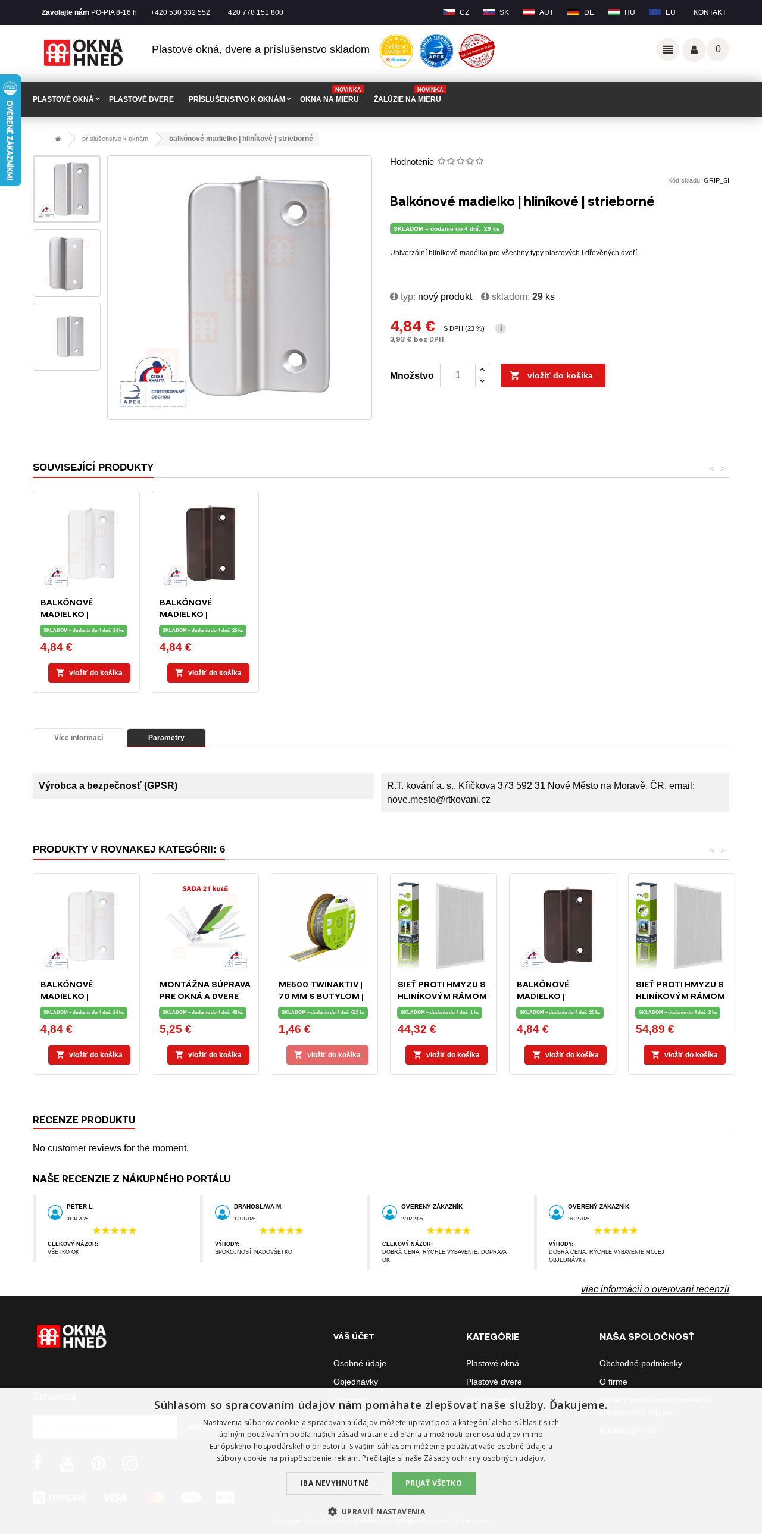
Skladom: (509, 297)
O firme (613, 1381)
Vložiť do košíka (551, 375)
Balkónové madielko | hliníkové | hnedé (198, 614)
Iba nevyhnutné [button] (335, 1483)
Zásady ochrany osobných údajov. (484, 1458)
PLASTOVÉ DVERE (141, 99)
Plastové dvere (494, 1381)
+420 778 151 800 (253, 12)
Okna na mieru (330, 95)
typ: (407, 297)
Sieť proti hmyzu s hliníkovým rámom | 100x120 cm (442, 996)
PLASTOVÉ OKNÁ (63, 99)
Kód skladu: (685, 180)
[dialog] (381, 1461)
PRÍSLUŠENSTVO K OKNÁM (237, 99)
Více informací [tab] (78, 738)
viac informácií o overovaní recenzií (655, 1289)
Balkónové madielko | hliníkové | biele (76, 614)
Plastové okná (492, 1363)
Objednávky (355, 1381)
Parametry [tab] (166, 738)
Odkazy (668, 49)
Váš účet (694, 50)
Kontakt (710, 12)
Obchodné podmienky (640, 1363)
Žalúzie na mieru (409, 95)
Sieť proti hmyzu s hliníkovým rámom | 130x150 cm (680, 996)
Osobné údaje (359, 1363)
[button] (381, 1512)
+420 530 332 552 (180, 12)
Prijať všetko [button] (433, 1483)
